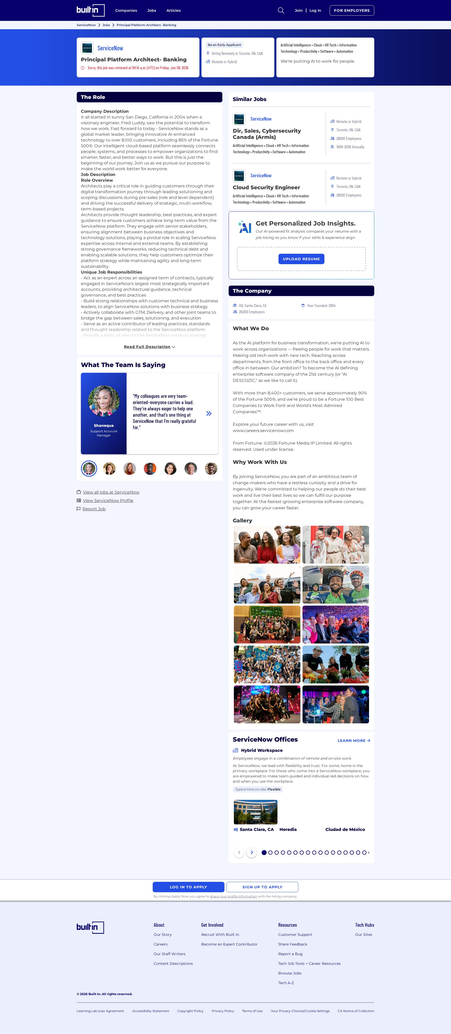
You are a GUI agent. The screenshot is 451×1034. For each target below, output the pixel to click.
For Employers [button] (352, 10)
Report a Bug (290, 954)
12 (333, 853)
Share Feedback (292, 944)
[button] (89, 468)
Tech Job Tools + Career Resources (309, 963)
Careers (161, 944)
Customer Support (295, 934)
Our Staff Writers (169, 954)
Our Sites (363, 934)
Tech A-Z (286, 982)
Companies (126, 10)
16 (358, 853)
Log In (315, 10)
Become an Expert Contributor (229, 944)
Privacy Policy (223, 1011)
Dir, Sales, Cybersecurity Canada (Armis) (267, 134)
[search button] (281, 10)
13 (339, 853)
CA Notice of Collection (356, 1011)
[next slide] (251, 852)
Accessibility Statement (150, 1011)
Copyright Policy (190, 1011)
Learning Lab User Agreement (100, 1011)
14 (346, 853)
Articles (174, 10)
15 (352, 853)
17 (364, 853)
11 (326, 853)
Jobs (151, 10)
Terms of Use (252, 1011)
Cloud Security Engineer (266, 187)
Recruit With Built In (220, 934)
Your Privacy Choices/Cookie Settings (300, 1011)
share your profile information (233, 896)
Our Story (163, 934)
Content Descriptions (173, 963)
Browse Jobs (289, 973)
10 (321, 853)
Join (299, 10)
